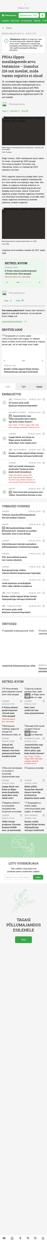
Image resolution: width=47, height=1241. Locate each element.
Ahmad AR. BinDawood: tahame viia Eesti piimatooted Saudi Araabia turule (11, 750)
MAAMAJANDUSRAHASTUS (13, 34)
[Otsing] (28, 1238)
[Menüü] (4, 1238)
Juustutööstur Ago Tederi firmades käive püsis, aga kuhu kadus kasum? (23, 419)
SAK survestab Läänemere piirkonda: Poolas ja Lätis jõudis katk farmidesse (22, 469)
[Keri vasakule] (4, 360)
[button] (18, 877)
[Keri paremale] (42, 360)
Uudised (12, 434)
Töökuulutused (20, 399)
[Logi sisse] (43, 1238)
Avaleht (5, 20)
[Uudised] (12, 1238)
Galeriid (37, 20)
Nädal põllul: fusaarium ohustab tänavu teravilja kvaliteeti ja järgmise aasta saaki (34, 792)
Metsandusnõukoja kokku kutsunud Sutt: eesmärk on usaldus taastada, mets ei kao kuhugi (19, 531)
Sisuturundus (19, 450)
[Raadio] (20, 1238)
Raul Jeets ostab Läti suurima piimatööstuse (34, 710)
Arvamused (26, 20)
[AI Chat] (35, 1238)
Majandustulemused (18, 412)
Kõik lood (15, 20)
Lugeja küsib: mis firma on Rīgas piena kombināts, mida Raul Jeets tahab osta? (23, 440)
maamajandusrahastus (12, 321)
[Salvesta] (43, 399)
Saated (12, 489)
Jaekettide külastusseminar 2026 (18, 665)
